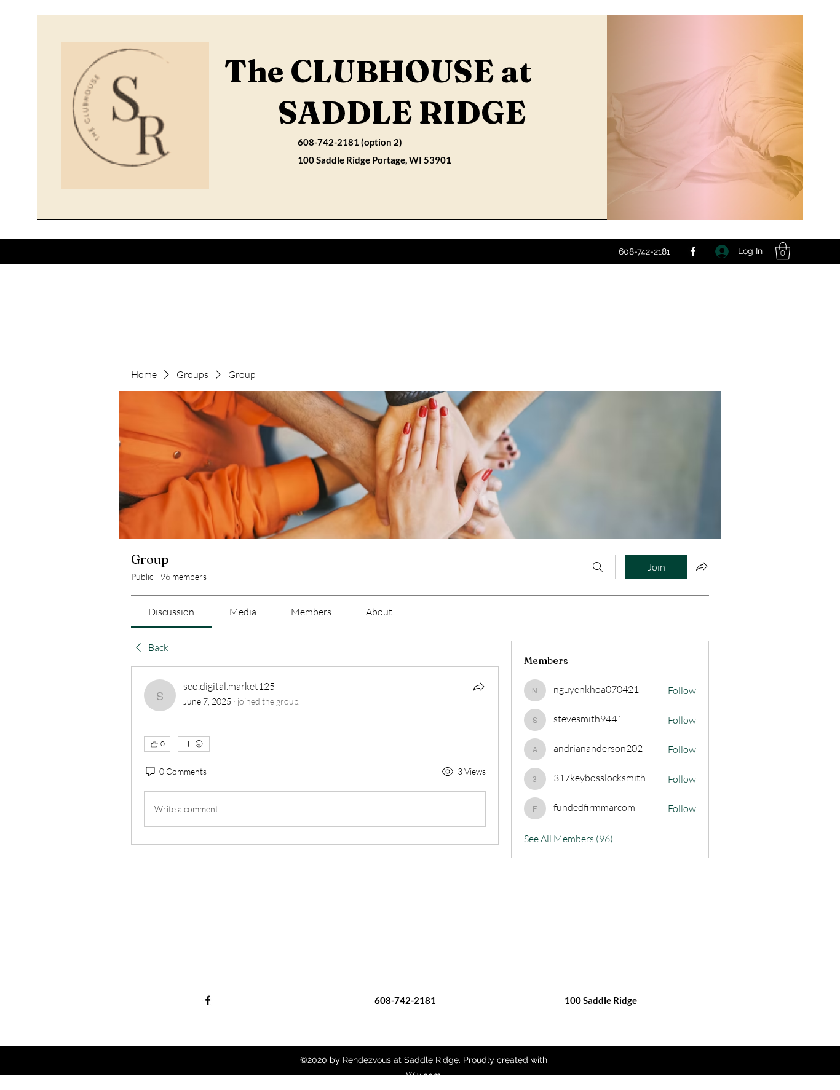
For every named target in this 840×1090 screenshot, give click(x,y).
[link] (171, 612)
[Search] (597, 567)
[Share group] (701, 566)
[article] (315, 755)
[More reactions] (194, 744)
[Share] (478, 686)
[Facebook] (693, 251)
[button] (782, 251)
